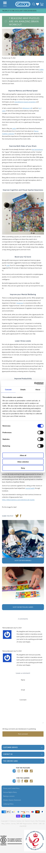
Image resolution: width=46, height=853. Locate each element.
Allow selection (23, 462)
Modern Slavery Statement (12, 800)
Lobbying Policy (8, 804)
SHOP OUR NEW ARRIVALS (23, 560)
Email (23, 690)
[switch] (40, 432)
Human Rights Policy (10, 792)
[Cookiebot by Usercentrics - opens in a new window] (34, 383)
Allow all (23, 455)
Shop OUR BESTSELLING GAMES (23, 607)
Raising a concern (9, 796)
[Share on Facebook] (20, 516)
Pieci (35, 131)
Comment (23, 700)
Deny (23, 468)
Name (23, 680)
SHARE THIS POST (7, 516)
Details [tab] (23, 389)
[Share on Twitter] (17, 516)
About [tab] (37, 389)
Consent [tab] (8, 389)
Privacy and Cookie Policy (11, 788)
